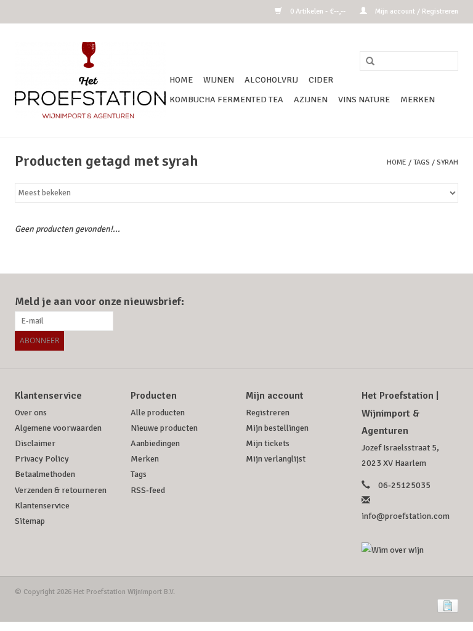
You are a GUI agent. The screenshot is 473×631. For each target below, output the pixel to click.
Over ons (31, 412)
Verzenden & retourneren (61, 490)
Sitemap (30, 521)
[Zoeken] (366, 61)
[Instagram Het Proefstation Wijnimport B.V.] (448, 302)
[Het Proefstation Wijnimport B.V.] (90, 80)
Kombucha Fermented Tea (226, 99)
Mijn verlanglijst (275, 459)
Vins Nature (364, 99)
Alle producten (158, 412)
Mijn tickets (267, 443)
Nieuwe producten (164, 428)
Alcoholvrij (271, 80)
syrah (447, 162)
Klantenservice (42, 505)
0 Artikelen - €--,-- (317, 11)
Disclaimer (35, 443)
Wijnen (218, 80)
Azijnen (311, 99)
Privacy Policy (42, 459)
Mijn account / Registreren (415, 11)
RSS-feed (148, 490)
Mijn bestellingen (277, 428)
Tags (421, 162)
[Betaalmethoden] (445, 605)
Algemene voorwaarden (58, 428)
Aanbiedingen (155, 443)
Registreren (267, 412)
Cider (321, 80)
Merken (417, 99)
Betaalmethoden (45, 474)
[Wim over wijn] (410, 550)
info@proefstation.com (406, 516)
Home (181, 80)
